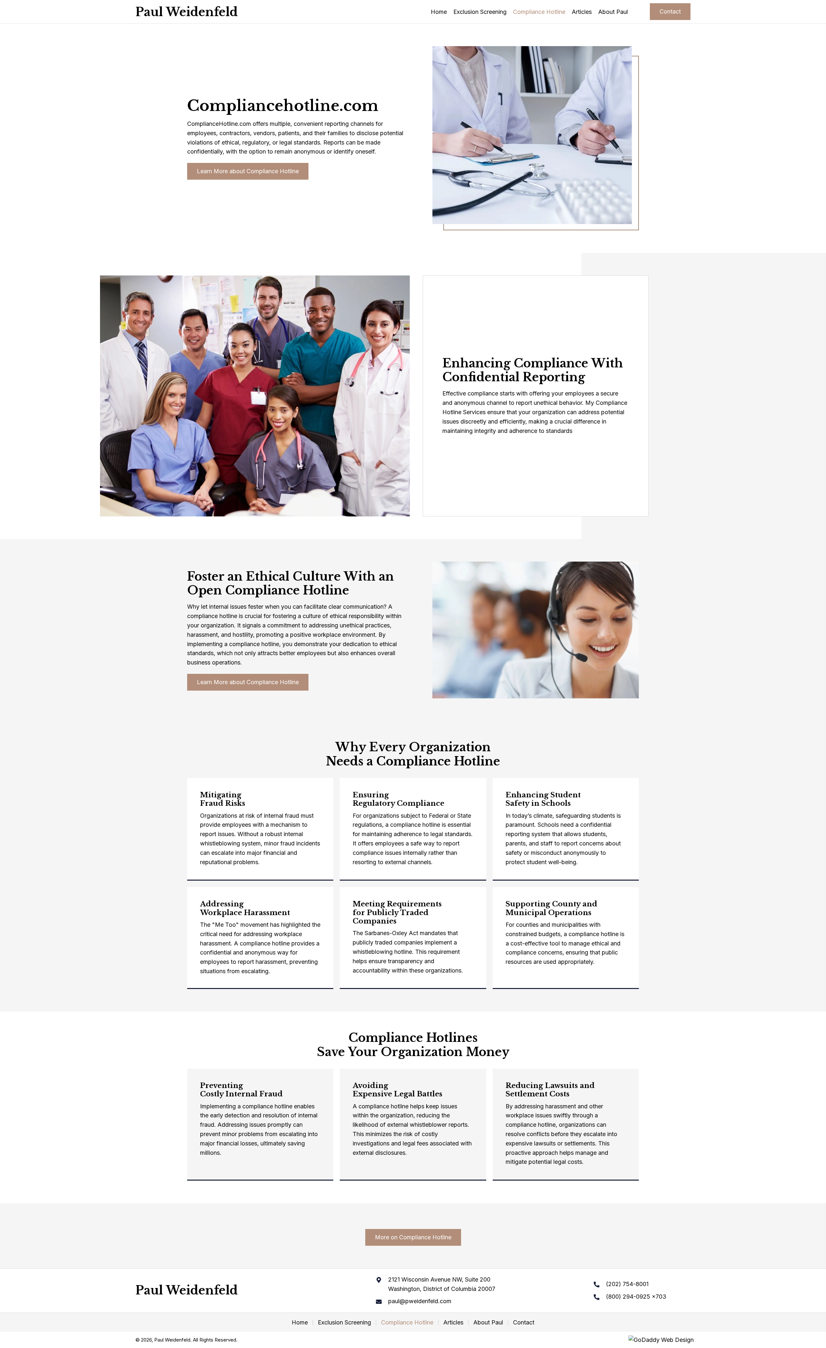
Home (300, 1322)
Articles (453, 1322)
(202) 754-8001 (627, 1284)
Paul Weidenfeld (187, 12)
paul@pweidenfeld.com (419, 1301)
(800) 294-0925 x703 (636, 1296)
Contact (523, 1322)
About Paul (488, 1322)
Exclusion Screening (344, 1322)
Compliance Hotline (407, 1322)
